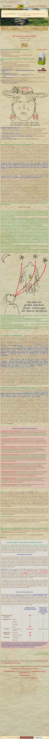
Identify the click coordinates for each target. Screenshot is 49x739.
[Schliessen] (46, 12)
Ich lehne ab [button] (30, 737)
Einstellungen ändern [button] (38, 737)
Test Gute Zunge (36, 13)
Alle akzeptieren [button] (23, 737)
